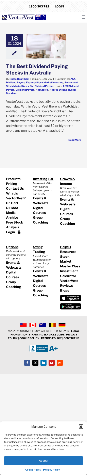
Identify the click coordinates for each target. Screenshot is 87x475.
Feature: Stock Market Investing (44, 82)
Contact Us (15, 188)
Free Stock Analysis (14, 224)
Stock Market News (17, 86)
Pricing (11, 184)
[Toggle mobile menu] (84, 17)
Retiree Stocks (58, 89)
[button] (81, 427)
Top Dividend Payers (41, 86)
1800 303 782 (39, 6)
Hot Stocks (42, 89)
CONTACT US (71, 338)
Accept (43, 460)
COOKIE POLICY (29, 338)
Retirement (71, 82)
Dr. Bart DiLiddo (12, 205)
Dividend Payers (25, 89)
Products (13, 179)
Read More (74, 139)
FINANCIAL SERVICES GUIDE (47, 334)
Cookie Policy (33, 469)
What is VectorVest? (16, 195)
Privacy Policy (51, 469)
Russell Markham (19, 78)
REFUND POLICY (51, 338)
